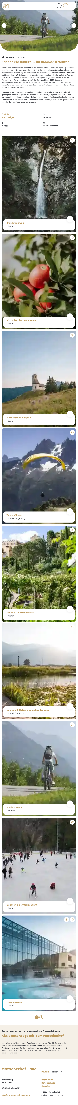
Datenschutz (48, 1083)
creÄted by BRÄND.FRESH (52, 1095)
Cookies (45, 1086)
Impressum (47, 1080)
